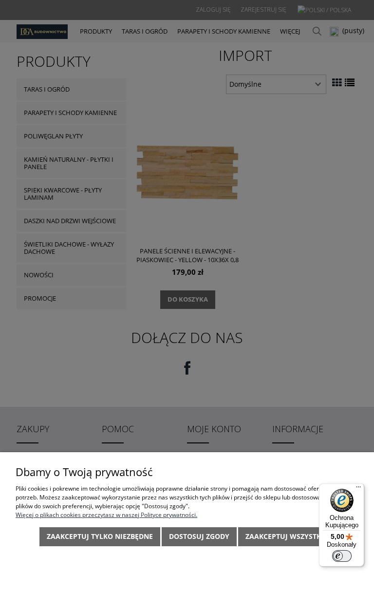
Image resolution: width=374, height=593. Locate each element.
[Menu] (358, 489)
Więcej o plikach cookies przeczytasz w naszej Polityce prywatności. (106, 515)
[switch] (342, 556)
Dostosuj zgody (199, 536)
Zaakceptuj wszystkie (286, 536)
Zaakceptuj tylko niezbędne (100, 536)
